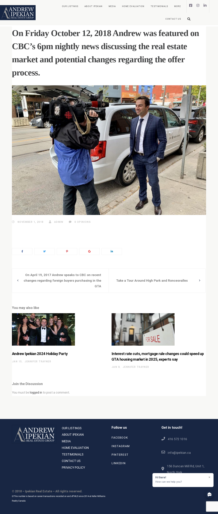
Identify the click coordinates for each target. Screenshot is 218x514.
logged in (36, 392)
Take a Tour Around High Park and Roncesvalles (152, 281)
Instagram (121, 446)
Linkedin (119, 463)
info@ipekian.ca (179, 452)
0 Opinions (82, 222)
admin (58, 222)
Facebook (120, 437)
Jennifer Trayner (38, 361)
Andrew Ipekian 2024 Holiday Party (40, 354)
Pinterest (120, 454)
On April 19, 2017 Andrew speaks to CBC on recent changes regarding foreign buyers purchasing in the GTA (62, 280)
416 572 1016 (177, 439)
